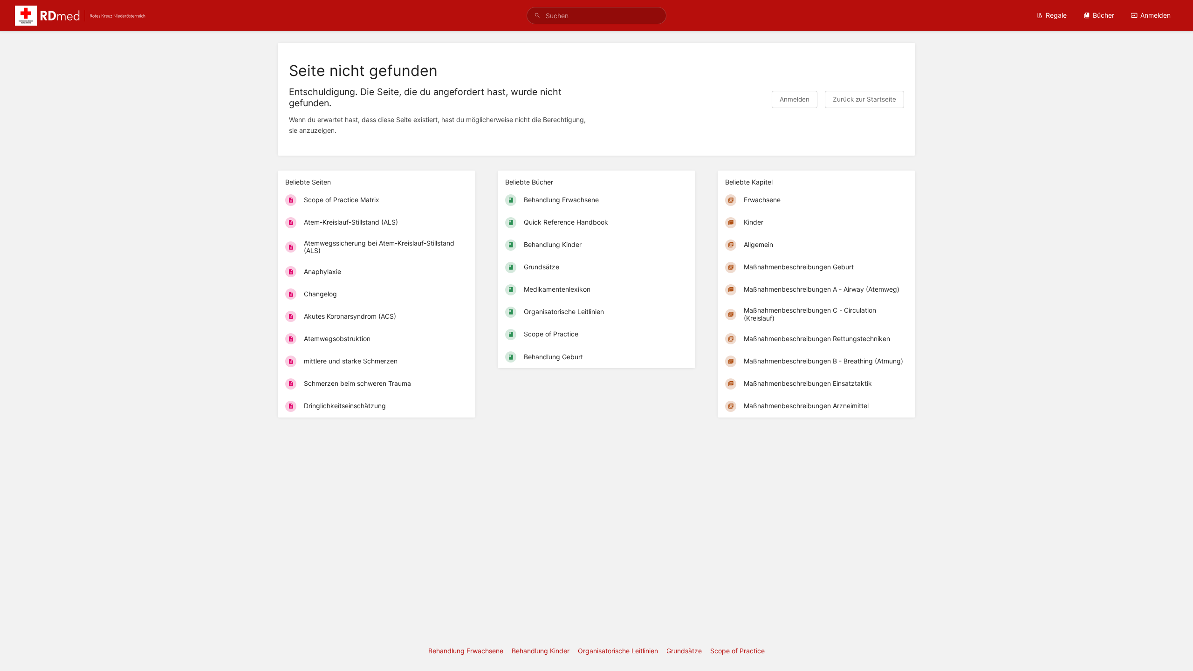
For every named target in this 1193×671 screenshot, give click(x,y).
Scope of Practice (737, 651)
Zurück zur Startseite (864, 99)
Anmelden (1155, 15)
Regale (1056, 15)
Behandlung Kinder (540, 651)
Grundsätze (684, 651)
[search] (596, 15)
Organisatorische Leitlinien (618, 651)
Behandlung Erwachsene (465, 651)
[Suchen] (537, 16)
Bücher (1103, 15)
